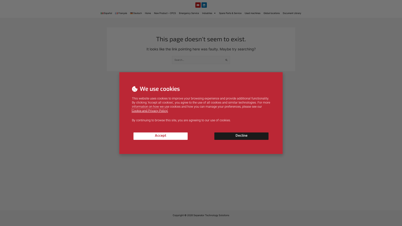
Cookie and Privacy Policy (149, 111)
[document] (201, 113)
